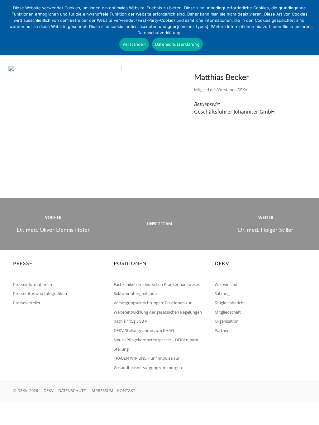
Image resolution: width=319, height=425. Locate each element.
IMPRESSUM (101, 390)
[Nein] (311, 28)
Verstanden (134, 44)
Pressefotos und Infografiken (40, 293)
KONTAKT (126, 390)
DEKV (49, 390)
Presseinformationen (32, 284)
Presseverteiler (26, 303)
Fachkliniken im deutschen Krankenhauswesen (157, 284)
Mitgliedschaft (228, 312)
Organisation (227, 321)
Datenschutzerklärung (177, 44)
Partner (222, 330)
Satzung (222, 293)
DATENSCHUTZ (72, 390)
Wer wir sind (226, 284)
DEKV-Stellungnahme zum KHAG (144, 330)
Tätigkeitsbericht (230, 303)
